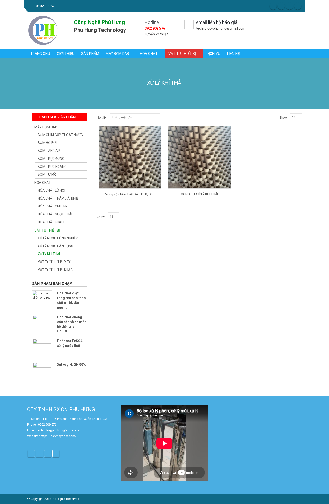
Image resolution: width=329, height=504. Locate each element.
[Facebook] (273, 6)
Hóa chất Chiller (52, 206)
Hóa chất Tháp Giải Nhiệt (59, 198)
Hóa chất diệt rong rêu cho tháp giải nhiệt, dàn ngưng (71, 300)
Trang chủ (40, 54)
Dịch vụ (213, 54)
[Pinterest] (289, 6)
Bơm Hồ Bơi (47, 143)
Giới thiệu (65, 54)
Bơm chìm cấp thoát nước (60, 135)
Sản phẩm (90, 54)
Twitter (39, 453)
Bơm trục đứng (51, 159)
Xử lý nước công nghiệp (58, 238)
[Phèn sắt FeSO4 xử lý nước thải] (42, 348)
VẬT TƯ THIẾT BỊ (182, 54)
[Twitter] (281, 6)
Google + (55, 453)
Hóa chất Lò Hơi (51, 190)
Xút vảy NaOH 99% (71, 365)
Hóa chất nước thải (55, 214)
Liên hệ (233, 54)
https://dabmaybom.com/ (58, 436)
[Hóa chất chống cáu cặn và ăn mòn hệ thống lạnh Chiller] (42, 324)
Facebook (31, 453)
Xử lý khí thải (49, 254)
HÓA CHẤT (149, 54)
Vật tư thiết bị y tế (54, 262)
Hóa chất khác (51, 222)
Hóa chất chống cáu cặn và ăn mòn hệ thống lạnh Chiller (71, 324)
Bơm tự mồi (47, 174)
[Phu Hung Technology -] (43, 30)
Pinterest (47, 453)
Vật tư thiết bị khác (55, 270)
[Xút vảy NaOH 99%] (42, 372)
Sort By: (102, 117)
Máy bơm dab (117, 54)
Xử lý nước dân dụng (55, 246)
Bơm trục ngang (52, 166)
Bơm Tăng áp (49, 151)
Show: (284, 117)
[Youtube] (297, 6)
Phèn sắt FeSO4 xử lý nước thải (69, 343)
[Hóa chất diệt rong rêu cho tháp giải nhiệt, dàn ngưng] (42, 300)
